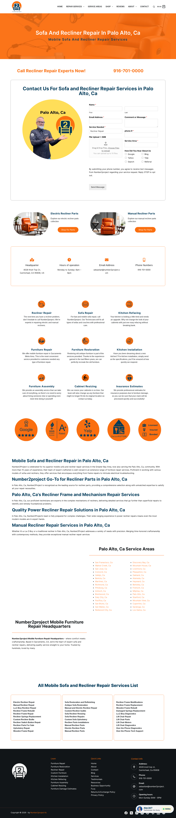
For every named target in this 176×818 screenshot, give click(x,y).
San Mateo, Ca (101, 607)
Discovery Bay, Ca (141, 562)
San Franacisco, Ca (104, 562)
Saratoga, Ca (139, 607)
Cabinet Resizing (58, 785)
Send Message (97, 187)
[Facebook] (126, 812)
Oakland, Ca (138, 575)
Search (131, 162)
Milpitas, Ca (138, 591)
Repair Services (74, 6)
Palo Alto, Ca (139, 594)
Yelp (146, 158)
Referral (148, 162)
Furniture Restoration (60, 766)
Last (126, 112)
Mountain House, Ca (142, 565)
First (90, 112)
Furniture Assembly (59, 782)
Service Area (131, 141)
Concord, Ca (101, 572)
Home (60, 6)
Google (131, 154)
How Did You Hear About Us (138, 151)
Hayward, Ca (138, 581)
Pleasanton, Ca (139, 572)
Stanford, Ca (138, 597)
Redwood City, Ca (103, 610)
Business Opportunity (100, 785)
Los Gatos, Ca (139, 610)
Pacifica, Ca (100, 600)
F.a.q (93, 789)
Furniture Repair (58, 763)
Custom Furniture (58, 773)
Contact (144, 6)
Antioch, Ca (100, 591)
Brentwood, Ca (102, 594)
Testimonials (96, 779)
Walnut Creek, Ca (103, 565)
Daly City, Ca (101, 597)
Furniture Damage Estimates (63, 789)
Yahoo (131, 158)
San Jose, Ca (101, 569)
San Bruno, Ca (101, 603)
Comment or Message (136, 117)
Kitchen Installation (59, 776)
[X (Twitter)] (131, 812)
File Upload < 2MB (97, 137)
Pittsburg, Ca (101, 588)
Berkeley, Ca (138, 584)
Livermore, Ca (139, 569)
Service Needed (97, 127)
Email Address (96, 117)
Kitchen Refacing (58, 779)
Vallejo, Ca (100, 575)
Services (95, 776)
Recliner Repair (57, 770)
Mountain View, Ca (141, 600)
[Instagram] (136, 812)
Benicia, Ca (100, 578)
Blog (93, 773)
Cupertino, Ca (139, 603)
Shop (108, 6)
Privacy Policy (97, 795)
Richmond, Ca (101, 584)
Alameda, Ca (138, 578)
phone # (129, 131)
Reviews (120, 6)
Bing (146, 154)
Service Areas (95, 6)
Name (92, 104)
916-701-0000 (145, 778)
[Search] (154, 7)
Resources (95, 782)
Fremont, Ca (138, 588)
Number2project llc (38, 812)
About (131, 6)
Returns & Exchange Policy (103, 792)
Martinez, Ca (101, 581)
